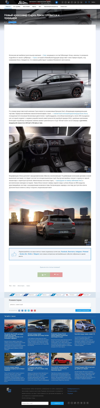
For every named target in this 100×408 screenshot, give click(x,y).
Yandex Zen (23, 254)
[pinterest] (72, 2)
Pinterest (85, 251)
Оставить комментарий (83, 310)
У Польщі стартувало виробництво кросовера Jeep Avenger (38, 369)
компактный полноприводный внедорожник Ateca (71, 113)
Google (35, 310)
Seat (44, 55)
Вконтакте (71, 251)
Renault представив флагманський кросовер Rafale (38, 334)
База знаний (26, 6)
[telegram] (75, 2)
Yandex (32, 310)
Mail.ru (25, 310)
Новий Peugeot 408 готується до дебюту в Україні (85, 368)
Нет (57, 274)
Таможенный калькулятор (51, 6)
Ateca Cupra (21, 285)
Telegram (36, 254)
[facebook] (62, 2)
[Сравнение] (86, 2)
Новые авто (64, 6)
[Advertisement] (50, 41)
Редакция (70, 393)
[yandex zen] (78, 2)
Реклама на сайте (72, 391)
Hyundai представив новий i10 (85, 334)
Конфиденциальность (74, 388)
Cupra (35, 57)
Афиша (34, 6)
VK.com (19, 310)
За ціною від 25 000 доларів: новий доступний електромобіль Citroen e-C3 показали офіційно (13, 336)
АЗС (40, 6)
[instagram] (65, 2)
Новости (8, 6)
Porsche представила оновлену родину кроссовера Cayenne (14, 369)
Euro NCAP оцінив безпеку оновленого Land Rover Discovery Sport (60, 369)
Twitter (30, 254)
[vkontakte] (81, 2)
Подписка (57, 403)
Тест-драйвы (16, 6)
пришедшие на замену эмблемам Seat (69, 180)
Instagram (78, 251)
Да (45, 274)
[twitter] (69, 2)
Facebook (64, 251)
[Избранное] (89, 2)
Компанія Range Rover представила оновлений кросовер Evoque (59, 335)
